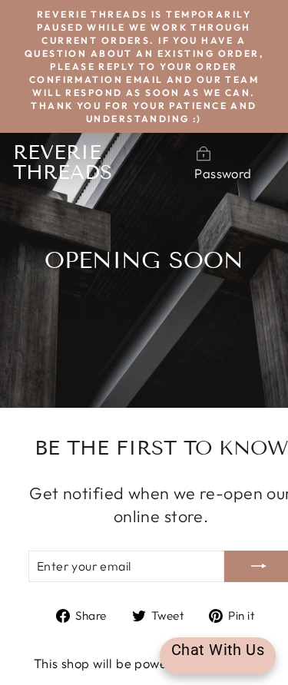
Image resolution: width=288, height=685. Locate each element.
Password (222, 173)
